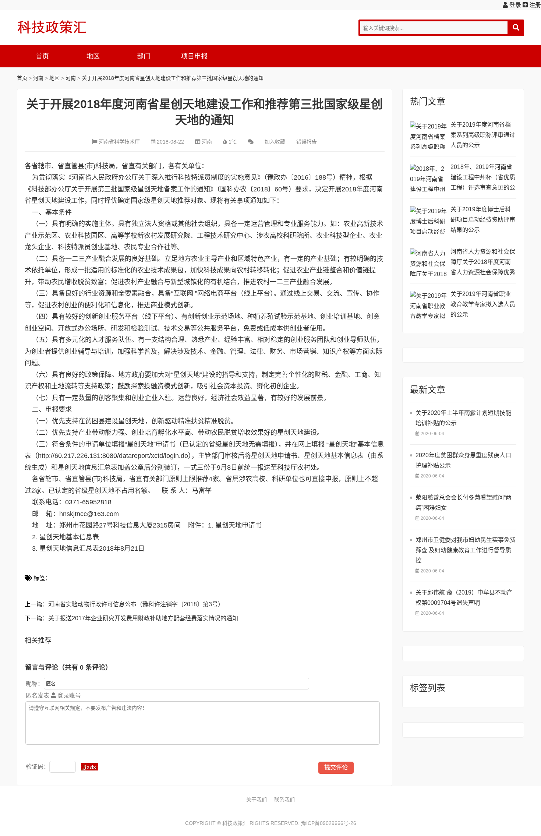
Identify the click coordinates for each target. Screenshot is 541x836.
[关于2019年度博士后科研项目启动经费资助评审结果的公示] (428, 220)
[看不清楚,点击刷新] (89, 766)
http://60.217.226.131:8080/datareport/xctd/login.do (113, 455)
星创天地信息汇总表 (69, 548)
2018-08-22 (170, 142)
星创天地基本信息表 (69, 537)
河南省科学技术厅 (119, 142)
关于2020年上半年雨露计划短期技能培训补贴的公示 (463, 418)
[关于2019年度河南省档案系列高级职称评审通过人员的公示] (428, 135)
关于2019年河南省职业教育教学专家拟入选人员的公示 (482, 304)
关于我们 (256, 800)
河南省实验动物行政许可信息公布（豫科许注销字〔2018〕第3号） (136, 604)
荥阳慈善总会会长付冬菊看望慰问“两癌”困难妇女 (464, 502)
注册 (534, 5)
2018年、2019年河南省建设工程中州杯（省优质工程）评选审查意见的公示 (482, 178)
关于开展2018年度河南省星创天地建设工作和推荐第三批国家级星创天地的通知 (173, 78)
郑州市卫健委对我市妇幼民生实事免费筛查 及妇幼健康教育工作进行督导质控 (466, 550)
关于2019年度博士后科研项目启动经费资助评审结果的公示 (482, 219)
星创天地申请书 (238, 525)
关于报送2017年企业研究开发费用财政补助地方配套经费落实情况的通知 (143, 618)
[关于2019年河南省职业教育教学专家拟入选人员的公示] (428, 304)
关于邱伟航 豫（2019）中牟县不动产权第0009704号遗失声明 (464, 597)
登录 (514, 5)
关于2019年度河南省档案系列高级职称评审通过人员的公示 (482, 134)
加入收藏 (275, 142)
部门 (143, 56)
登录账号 (68, 695)
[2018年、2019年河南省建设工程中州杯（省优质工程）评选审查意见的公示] (428, 177)
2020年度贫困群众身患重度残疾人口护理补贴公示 (463, 460)
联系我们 (284, 800)
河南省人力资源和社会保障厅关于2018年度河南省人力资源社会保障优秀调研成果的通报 (482, 263)
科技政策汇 (52, 27)
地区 (93, 56)
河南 (38, 78)
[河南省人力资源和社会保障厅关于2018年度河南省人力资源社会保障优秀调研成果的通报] (428, 262)
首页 (42, 56)
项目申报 (194, 56)
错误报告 (306, 142)
